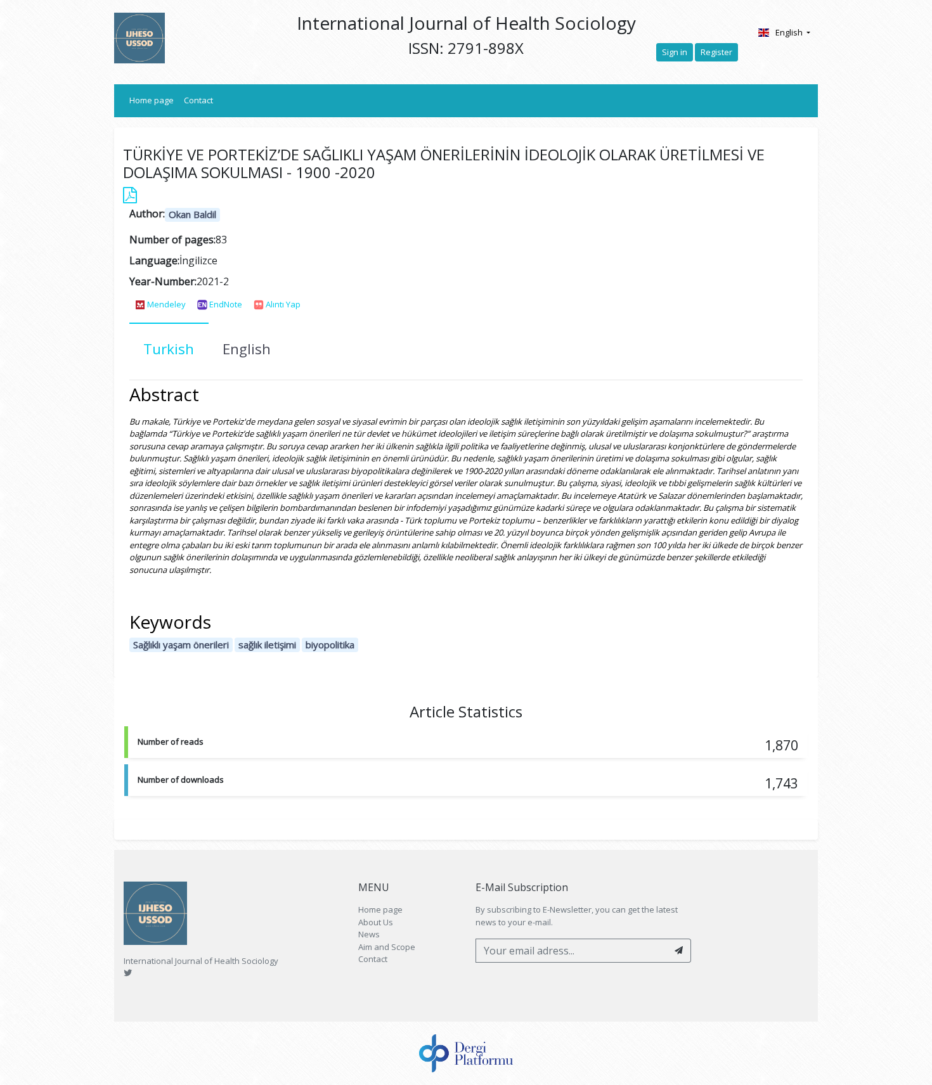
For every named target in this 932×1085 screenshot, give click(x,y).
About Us (375, 922)
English (790, 32)
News (369, 934)
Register (716, 52)
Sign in (674, 52)
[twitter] (128, 973)
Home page (154, 100)
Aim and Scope (386, 947)
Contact (198, 100)
